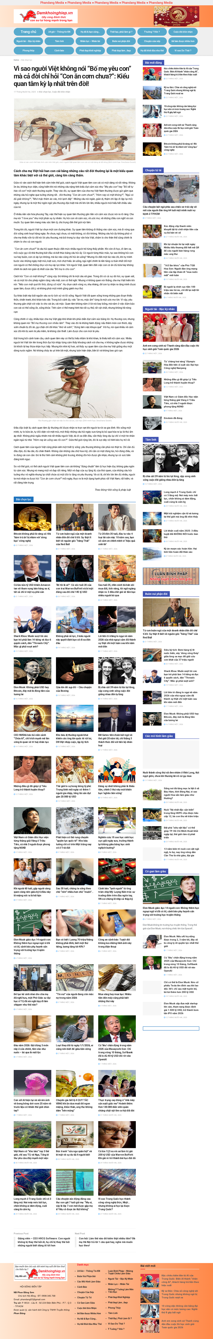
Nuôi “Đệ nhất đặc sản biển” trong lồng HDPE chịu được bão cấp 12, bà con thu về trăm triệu (181, 813)
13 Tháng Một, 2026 (66, 747)
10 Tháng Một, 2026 (66, 801)
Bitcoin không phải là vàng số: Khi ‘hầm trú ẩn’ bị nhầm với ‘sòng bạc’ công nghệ (32, 537)
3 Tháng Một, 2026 (108, 1006)
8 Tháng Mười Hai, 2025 (175, 556)
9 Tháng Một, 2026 (23, 852)
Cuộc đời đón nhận (183, 32)
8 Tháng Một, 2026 (108, 852)
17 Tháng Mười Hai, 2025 (25, 92)
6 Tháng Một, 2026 (23, 958)
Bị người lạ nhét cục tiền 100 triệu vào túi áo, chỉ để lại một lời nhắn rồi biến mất (181, 290)
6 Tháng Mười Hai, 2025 (175, 297)
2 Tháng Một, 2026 (65, 1053)
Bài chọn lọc (26, 60)
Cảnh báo (59, 50)
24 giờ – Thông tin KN (59, 32)
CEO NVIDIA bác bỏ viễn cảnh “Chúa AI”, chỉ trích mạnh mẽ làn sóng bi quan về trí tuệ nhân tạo (31, 739)
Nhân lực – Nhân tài (90, 41)
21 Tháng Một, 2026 (66, 549)
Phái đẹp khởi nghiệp (90, 50)
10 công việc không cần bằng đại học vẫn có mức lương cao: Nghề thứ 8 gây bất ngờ (180, 109)
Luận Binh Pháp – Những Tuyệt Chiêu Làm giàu (120, 1272)
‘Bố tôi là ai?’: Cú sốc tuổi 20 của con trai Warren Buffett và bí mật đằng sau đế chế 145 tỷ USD (74, 588)
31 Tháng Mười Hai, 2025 (110, 1115)
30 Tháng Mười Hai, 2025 (26, 1163)
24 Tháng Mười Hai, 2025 (176, 258)
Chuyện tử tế (84, 1297)
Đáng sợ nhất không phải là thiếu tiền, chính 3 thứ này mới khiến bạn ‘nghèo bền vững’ (116, 790)
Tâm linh (59, 41)
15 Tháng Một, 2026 (66, 695)
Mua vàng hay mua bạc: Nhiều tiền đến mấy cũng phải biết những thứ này (114, 998)
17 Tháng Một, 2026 (108, 651)
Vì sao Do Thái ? (183, 50)
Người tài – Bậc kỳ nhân (28, 41)
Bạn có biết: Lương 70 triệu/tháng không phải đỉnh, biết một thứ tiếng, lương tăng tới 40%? (74, 943)
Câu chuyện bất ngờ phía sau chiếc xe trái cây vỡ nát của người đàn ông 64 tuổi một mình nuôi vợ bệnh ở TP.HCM (170, 210)
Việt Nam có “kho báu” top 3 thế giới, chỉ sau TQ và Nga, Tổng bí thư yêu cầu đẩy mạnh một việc (31, 1155)
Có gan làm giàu (86, 1303)
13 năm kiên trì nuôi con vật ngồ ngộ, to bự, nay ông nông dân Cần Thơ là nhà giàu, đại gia (181, 852)
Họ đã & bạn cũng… (90, 32)
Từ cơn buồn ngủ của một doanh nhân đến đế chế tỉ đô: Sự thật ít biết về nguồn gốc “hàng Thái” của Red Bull (170, 634)
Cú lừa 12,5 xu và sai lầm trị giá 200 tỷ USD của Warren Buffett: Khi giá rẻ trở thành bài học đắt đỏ (117, 1155)
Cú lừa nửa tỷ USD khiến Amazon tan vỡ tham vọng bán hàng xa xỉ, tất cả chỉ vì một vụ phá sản (32, 588)
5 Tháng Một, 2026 (23, 1009)
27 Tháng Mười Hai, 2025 (110, 1214)
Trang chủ (28, 32)
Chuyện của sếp (152, 41)
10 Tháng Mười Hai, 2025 (176, 279)
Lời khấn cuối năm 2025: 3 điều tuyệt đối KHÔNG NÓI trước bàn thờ (181, 534)
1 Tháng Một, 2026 (108, 1064)
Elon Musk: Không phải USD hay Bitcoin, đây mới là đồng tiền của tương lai (31, 691)
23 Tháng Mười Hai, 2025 (176, 842)
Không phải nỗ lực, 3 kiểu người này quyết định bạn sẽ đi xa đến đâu (73, 640)
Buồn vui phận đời (121, 41)
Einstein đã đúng (173, 418)
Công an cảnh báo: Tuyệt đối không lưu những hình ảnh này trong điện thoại (114, 943)
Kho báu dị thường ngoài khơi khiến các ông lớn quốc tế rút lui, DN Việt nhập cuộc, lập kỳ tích (74, 739)
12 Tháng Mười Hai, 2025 (176, 1017)
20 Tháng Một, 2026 (66, 596)
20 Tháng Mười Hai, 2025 (176, 541)
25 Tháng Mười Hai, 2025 (176, 422)
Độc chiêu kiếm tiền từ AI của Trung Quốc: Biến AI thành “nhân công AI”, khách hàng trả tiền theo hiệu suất (181, 71)
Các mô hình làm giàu (88, 1281)
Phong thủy (28, 50)
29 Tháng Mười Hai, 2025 (110, 1163)
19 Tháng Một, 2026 (24, 651)
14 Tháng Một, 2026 (108, 699)
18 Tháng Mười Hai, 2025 (176, 996)
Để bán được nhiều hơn (183, 41)
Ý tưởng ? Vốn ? (152, 32)
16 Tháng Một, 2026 (24, 699)
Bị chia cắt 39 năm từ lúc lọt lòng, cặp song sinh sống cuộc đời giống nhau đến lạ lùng (116, 691)
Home (16, 60)
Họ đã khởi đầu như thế (152, 50)
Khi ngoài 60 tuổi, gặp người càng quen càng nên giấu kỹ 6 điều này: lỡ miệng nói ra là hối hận (32, 892)
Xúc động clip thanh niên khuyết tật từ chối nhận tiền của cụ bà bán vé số (181, 229)
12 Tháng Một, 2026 (108, 750)
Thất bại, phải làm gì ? (121, 32)
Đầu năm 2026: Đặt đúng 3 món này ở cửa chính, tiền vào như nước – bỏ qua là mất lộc (31, 1049)
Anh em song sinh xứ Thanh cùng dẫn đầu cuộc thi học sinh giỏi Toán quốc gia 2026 (181, 128)
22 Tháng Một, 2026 (24, 545)
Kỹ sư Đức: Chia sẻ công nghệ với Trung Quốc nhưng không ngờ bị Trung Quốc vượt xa (180, 90)
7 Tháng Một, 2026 (65, 897)
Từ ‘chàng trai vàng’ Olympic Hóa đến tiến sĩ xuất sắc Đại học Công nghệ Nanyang (181, 364)
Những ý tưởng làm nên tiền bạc (120, 1290)
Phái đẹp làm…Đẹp (121, 50)
